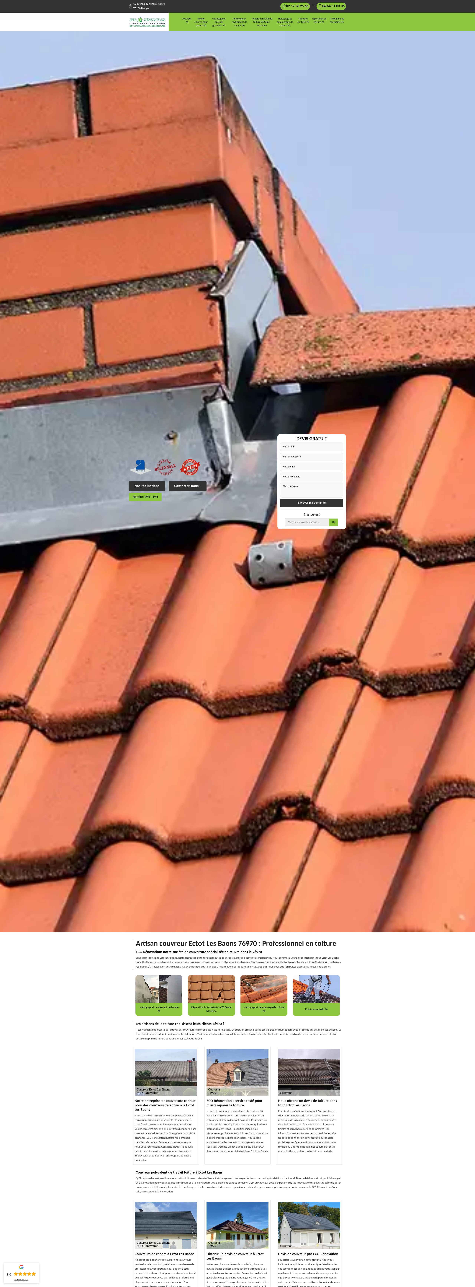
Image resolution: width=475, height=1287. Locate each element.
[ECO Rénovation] (149, 22)
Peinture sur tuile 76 (303, 20)
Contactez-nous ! (187, 486)
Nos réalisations (147, 486)
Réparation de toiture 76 (319, 20)
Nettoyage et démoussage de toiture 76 (285, 22)
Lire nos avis (21, 1280)
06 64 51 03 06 (333, 6)
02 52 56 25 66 (297, 6)
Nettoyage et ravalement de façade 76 (239, 22)
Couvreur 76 (186, 20)
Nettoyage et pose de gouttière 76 (219, 22)
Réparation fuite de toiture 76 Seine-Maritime (262, 22)
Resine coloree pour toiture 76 (201, 22)
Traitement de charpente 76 (336, 20)
